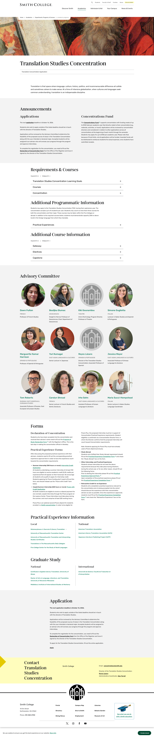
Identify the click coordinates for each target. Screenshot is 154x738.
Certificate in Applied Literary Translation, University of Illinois (50, 573)
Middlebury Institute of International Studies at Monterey (50, 584)
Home (21, 17)
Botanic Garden (100, 710)
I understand (144, 733)
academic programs (63, 17)
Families (115, 2)
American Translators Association (90, 529)
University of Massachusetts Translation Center (47, 533)
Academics (82, 8)
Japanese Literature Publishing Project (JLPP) (94, 537)
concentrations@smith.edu (113, 666)
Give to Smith (129, 2)
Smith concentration (48, 505)
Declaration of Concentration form (31, 151)
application (30, 122)
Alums (121, 2)
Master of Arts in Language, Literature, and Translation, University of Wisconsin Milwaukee (50, 579)
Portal (58, 705)
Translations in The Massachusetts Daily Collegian (48, 543)
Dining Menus (60, 716)
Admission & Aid (96, 8)
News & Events (127, 8)
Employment (79, 716)
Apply (52, 648)
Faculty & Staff (106, 2)
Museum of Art (100, 716)
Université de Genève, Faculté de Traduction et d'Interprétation (94, 573)
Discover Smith (67, 8)
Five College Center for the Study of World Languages (49, 547)
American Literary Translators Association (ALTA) (95, 533)
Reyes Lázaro (103, 673)
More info (53, 733)
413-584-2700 (30, 715)
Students (97, 2)
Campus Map (79, 705)
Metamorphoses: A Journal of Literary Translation (48, 529)
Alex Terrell (121, 676)
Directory (59, 710)
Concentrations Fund (91, 122)
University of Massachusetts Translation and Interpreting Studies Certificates (50, 538)
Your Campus (112, 8)
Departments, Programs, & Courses (45, 17)
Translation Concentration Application (34, 72)
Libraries (98, 705)
